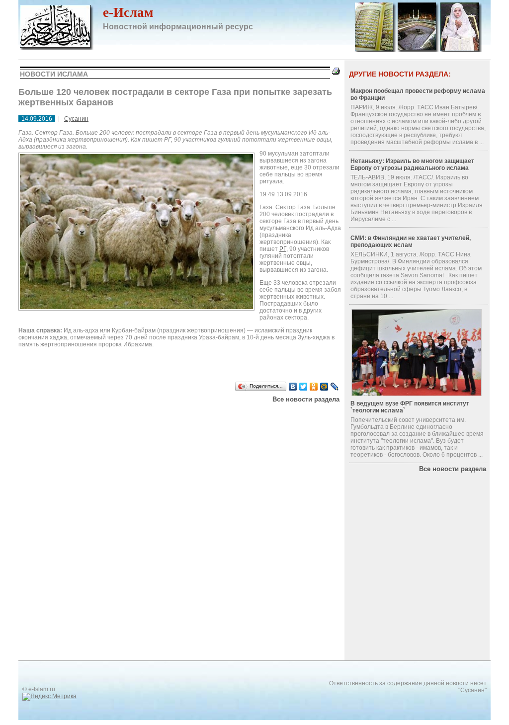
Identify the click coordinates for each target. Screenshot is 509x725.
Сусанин (76, 118)
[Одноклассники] (314, 386)
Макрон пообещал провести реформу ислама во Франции (417, 94)
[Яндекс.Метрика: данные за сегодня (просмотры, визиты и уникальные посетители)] (49, 697)
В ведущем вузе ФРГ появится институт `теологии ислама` (409, 407)
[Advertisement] (144, 415)
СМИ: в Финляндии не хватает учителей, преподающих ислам (410, 241)
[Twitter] (303, 386)
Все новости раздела (305, 399)
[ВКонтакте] (293, 386)
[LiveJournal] (335, 386)
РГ (282, 248)
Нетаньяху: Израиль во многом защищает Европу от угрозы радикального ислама (412, 164)
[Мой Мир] (324, 386)
